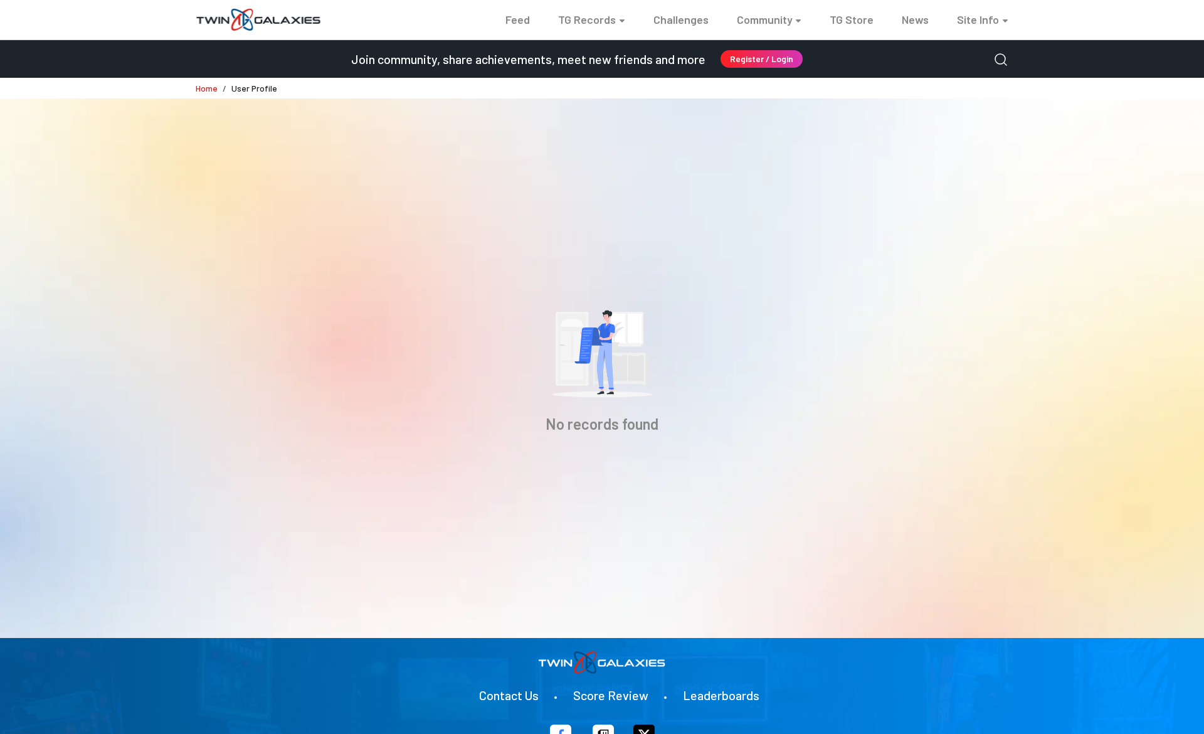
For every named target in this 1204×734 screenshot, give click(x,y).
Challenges (681, 19)
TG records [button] (587, 19)
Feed (517, 19)
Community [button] (765, 19)
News (915, 19)
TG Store (852, 19)
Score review (610, 695)
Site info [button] (978, 19)
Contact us (509, 695)
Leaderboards (721, 695)
